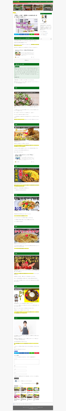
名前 (14, 365)
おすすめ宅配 (16, 1)
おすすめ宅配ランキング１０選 (41, 1)
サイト (15, 372)
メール (15, 369)
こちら (46, 31)
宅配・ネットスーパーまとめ (34, 1)
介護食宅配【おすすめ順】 (48, 1)
